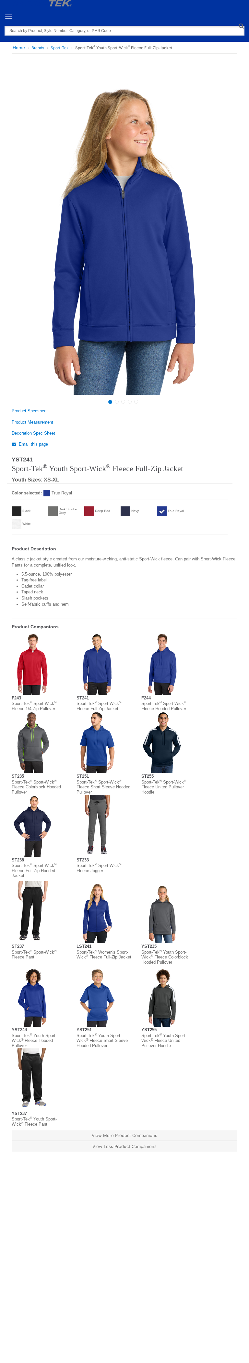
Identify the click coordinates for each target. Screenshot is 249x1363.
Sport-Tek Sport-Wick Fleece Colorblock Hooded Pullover (36, 787)
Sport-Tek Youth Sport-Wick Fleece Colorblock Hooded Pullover (164, 957)
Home (19, 47)
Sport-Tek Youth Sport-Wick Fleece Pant (34, 1122)
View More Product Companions (124, 1135)
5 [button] (136, 402)
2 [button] (117, 402)
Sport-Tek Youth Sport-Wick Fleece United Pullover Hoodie (163, 1040)
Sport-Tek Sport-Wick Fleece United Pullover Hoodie (163, 787)
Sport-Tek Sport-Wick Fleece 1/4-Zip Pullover (34, 706)
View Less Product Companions (124, 1146)
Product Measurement (32, 422)
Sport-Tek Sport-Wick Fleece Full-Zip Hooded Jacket (34, 870)
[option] (123, 231)
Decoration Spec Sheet (33, 433)
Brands (37, 47)
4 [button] (130, 402)
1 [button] (110, 402)
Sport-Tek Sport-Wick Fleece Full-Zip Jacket (99, 706)
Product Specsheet (30, 410)
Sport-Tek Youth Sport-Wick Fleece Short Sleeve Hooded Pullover (102, 1040)
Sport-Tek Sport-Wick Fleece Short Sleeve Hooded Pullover (103, 787)
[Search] (241, 25)
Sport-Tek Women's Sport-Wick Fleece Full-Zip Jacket (104, 955)
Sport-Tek (60, 47)
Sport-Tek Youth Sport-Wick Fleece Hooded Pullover (34, 1040)
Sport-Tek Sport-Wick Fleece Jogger (99, 868)
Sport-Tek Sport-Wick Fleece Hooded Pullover (163, 706)
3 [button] (123, 402)
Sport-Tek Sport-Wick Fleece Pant (34, 955)
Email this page (33, 444)
